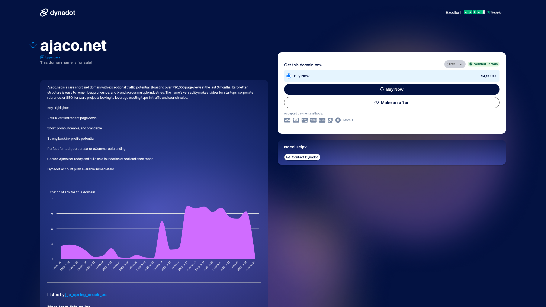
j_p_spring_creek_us (85, 294)
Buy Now (395, 89)
